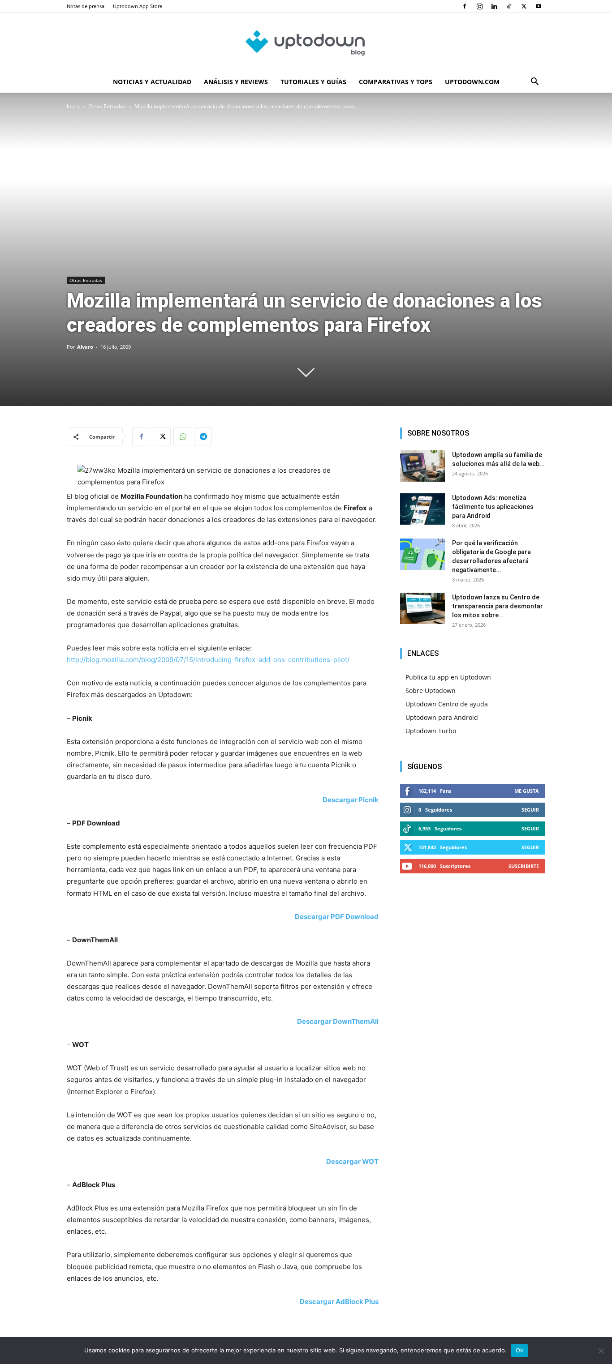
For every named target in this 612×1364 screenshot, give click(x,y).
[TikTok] (509, 6)
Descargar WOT (352, 1161)
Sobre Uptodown (430, 690)
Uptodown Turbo (430, 731)
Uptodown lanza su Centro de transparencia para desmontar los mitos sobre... (497, 606)
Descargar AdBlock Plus (339, 1301)
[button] (534, 82)
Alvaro (85, 346)
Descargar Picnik (351, 799)
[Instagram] (479, 6)
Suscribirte (524, 866)
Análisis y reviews (236, 81)
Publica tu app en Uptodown (448, 677)
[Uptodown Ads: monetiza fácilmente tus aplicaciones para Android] (422, 509)
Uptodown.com (472, 81)
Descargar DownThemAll (338, 1021)
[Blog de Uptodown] (306, 42)
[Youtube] (538, 6)
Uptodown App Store (137, 6)
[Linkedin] (494, 6)
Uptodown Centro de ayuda (446, 704)
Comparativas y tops (395, 81)
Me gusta (526, 790)
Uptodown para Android (441, 717)
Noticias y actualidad (152, 81)
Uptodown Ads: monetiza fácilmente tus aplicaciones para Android (493, 506)
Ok (520, 1350)
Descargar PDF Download (337, 916)
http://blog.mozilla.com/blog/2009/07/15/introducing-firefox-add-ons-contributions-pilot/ (208, 659)
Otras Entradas (107, 106)
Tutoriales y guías (313, 81)
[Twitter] (523, 6)
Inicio (73, 106)
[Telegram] (203, 436)
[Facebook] (464, 6)
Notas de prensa (85, 6)
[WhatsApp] (182, 436)
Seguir (530, 809)
